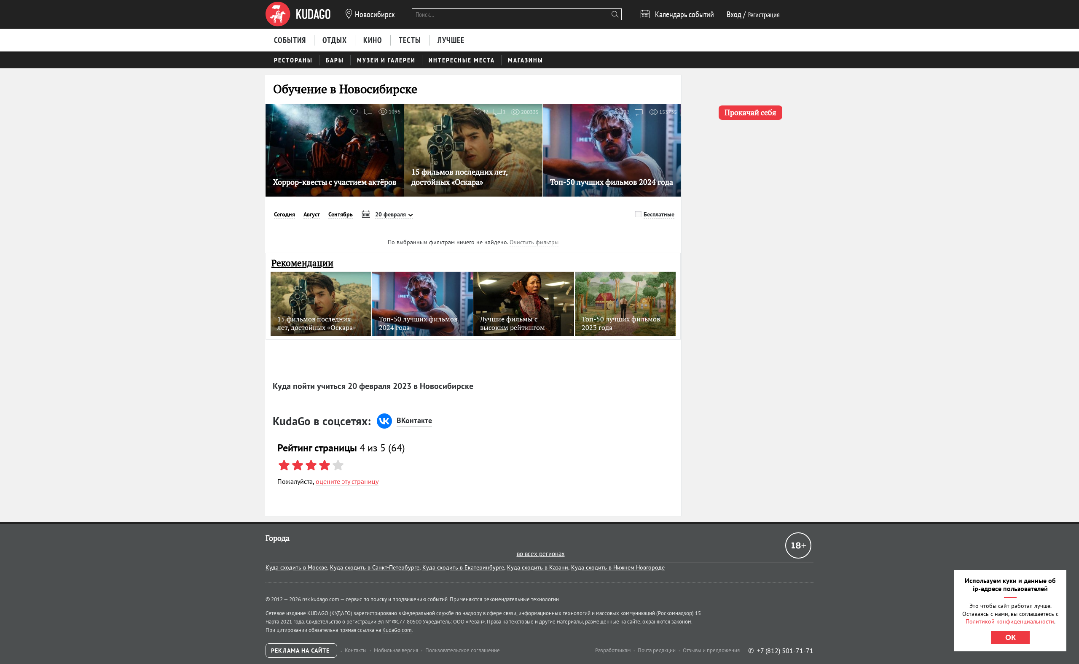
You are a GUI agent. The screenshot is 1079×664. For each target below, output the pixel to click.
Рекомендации (302, 263)
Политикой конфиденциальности (1010, 621)
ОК (1010, 637)
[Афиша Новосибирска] (298, 14)
